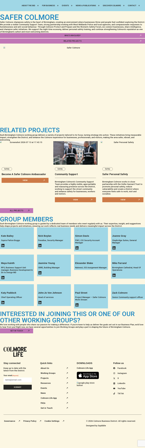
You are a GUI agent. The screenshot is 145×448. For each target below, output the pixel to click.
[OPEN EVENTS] (71, 5)
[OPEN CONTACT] (139, 5)
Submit (17, 387)
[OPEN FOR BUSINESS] (57, 5)
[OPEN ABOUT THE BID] (38, 5)
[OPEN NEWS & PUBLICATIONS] (98, 5)
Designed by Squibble (96, 425)
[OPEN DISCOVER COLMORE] (124, 5)
